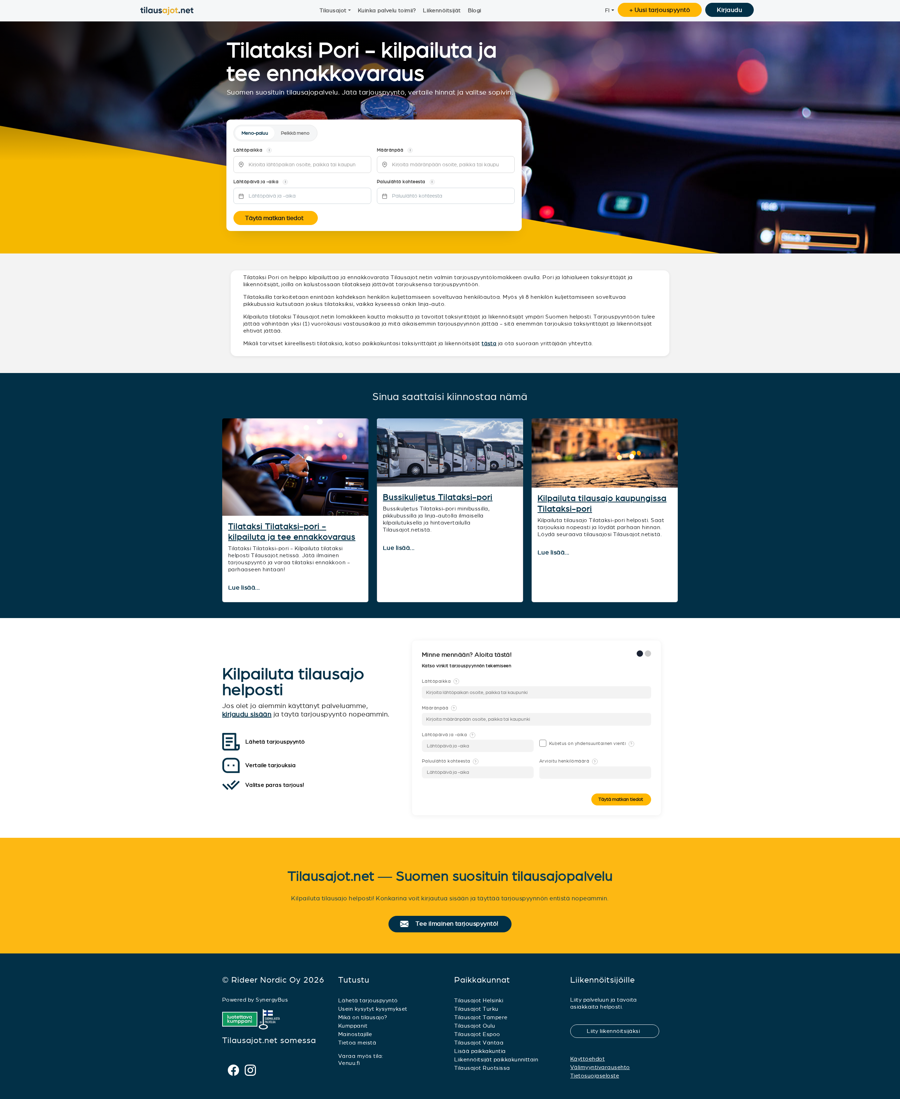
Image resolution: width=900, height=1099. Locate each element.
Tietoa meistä (357, 1043)
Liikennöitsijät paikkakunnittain (496, 1059)
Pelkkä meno (295, 133)
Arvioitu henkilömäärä (567, 761)
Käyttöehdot (587, 1059)
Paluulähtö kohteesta (449, 761)
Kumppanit (352, 1026)
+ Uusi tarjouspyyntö (659, 9)
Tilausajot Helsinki (478, 1000)
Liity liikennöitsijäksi (618, 1031)
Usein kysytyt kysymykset (372, 1009)
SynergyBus (272, 1000)
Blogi (474, 10)
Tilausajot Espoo (477, 1034)
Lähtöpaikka (439, 681)
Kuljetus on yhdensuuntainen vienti (590, 743)
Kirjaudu (729, 9)
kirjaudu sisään (246, 714)
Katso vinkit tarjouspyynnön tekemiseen (467, 665)
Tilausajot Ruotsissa (482, 1068)
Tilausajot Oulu (474, 1026)
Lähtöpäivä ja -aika (447, 734)
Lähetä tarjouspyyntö (368, 1000)
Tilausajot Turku (476, 1009)
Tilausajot (333, 10)
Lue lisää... (245, 587)
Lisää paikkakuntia (480, 1051)
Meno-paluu (255, 133)
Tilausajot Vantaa (478, 1043)
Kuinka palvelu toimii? (387, 10)
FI (607, 10)
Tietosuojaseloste (594, 1076)
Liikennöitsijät (442, 10)
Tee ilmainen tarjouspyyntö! (460, 924)
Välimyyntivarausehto (600, 1067)
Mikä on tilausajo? (362, 1017)
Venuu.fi (349, 1063)
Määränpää (438, 708)
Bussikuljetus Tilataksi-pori (438, 497)
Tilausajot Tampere (481, 1017)
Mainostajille (355, 1034)
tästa (489, 343)
